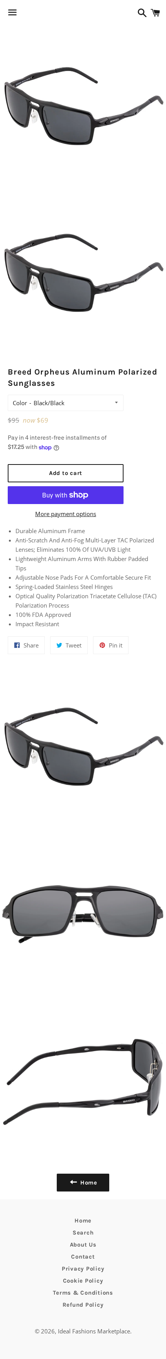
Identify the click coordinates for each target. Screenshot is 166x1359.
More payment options (65, 514)
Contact (83, 1256)
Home (83, 1220)
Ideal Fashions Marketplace (94, 1331)
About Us (83, 1244)
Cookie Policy (83, 1280)
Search (83, 1232)
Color (20, 403)
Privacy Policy (83, 1268)
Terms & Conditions (83, 1292)
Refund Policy (83, 1304)
